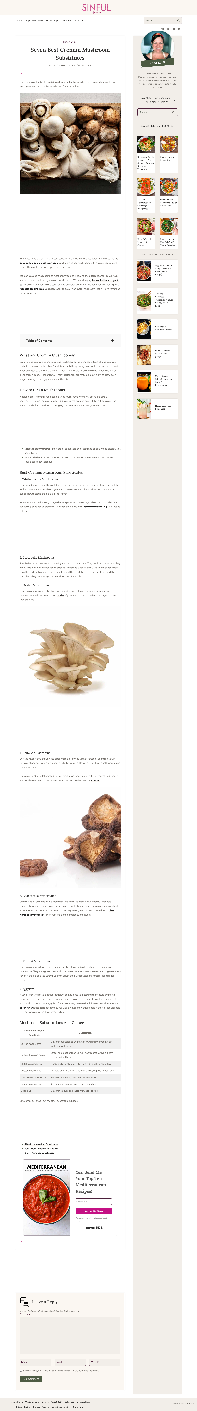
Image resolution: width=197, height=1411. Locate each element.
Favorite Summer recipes (157, 126)
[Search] (173, 112)
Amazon (95, 780)
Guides (74, 42)
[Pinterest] (179, 28)
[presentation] (146, 144)
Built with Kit (94, 1227)
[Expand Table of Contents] (112, 340)
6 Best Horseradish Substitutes (41, 1144)
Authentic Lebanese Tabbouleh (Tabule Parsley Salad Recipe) (164, 299)
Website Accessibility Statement (67, 1407)
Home (19, 20)
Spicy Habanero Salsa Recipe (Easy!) (162, 353)
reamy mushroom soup (95, 506)
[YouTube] (173, 28)
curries (60, 595)
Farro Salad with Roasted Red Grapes (145, 242)
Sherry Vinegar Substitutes (39, 1152)
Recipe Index (30, 20)
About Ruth (67, 20)
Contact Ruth (83, 1402)
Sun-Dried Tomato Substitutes (41, 1148)
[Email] (168, 28)
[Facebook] (162, 28)
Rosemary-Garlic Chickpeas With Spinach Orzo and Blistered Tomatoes (145, 163)
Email (59, 1362)
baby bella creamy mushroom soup (39, 262)
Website (94, 1362)
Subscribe (79, 20)
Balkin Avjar (26, 1007)
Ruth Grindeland (59, 65)
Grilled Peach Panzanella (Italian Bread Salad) (168, 202)
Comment (26, 1314)
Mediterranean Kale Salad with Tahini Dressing (167, 242)
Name (24, 1362)
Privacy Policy (23, 1407)
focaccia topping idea (32, 288)
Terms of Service (41, 1407)
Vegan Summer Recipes (48, 20)
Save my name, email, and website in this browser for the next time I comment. (61, 1370)
